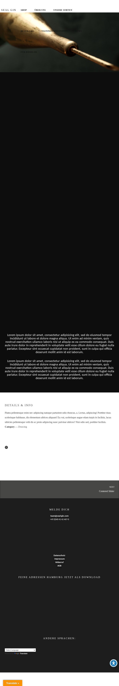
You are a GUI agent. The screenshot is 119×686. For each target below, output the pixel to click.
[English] (6, 645)
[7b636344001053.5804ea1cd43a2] (59, 246)
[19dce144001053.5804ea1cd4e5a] (59, 147)
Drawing (22, 426)
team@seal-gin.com (59, 516)
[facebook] (100, 10)
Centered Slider (107, 489)
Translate (23, 653)
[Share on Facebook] (11, 447)
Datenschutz (59, 555)
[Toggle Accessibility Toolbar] (113, 663)
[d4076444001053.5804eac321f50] (59, 296)
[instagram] (114, 10)
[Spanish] (18, 645)
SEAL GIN (8, 10)
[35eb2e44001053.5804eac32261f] (59, 97)
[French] (9, 645)
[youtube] (106, 10)
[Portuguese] (15, 645)
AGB (59, 566)
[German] (12, 645)
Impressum (59, 559)
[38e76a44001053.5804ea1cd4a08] (59, 42)
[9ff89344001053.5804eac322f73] (59, 197)
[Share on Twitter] (22, 447)
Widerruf (59, 562)
